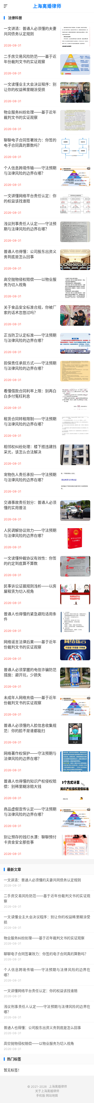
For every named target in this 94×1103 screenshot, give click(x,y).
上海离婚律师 (47, 6)
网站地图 (52, 1095)
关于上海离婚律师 (47, 1091)
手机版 (40, 1095)
